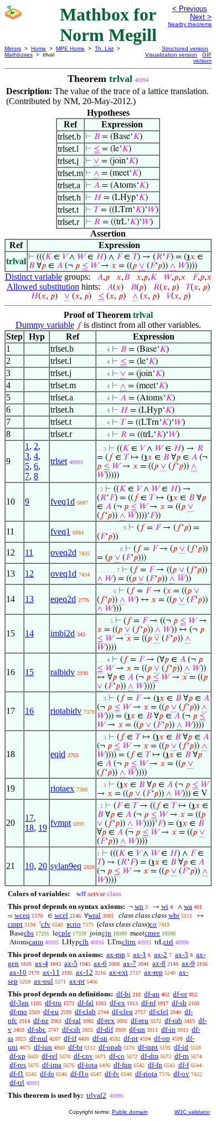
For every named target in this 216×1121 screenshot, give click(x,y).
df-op (162, 1038)
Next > (201, 17)
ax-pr (77, 981)
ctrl (168, 942)
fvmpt (60, 822)
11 (29, 552)
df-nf (148, 1003)
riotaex (62, 788)
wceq (22, 915)
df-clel (158, 1011)
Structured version (185, 48)
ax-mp (115, 954)
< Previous (189, 8)
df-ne (41, 1020)
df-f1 (16, 1073)
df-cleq (122, 1011)
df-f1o (79, 1073)
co (153, 924)
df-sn (99, 1038)
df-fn (155, 1065)
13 (29, 599)
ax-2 (160, 954)
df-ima (51, 1065)
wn (139, 906)
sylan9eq (65, 866)
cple (64, 933)
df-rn (181, 1056)
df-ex (117, 1003)
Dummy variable (45, 325)
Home (38, 48)
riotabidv (65, 711)
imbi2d (62, 633)
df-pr (131, 1038)
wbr (173, 915)
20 (42, 866)
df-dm (149, 1056)
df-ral (73, 1020)
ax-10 (18, 972)
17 (29, 817)
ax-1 (139, 954)
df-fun (123, 1065)
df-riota (146, 1073)
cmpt (15, 924)
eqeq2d (63, 599)
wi (164, 906)
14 (29, 633)
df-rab (173, 1020)
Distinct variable (33, 276)
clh (84, 942)
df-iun (43, 1047)
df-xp (17, 1056)
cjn (106, 933)
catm (36, 942)
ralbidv (62, 672)
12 (29, 573)
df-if (70, 1038)
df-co (117, 1056)
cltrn (129, 942)
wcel (61, 915)
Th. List (104, 48)
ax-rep (153, 972)
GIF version (202, 58)
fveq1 (60, 531)
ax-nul (43, 981)
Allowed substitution (43, 286)
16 (29, 711)
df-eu (51, 1011)
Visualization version (171, 55)
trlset (58, 461)
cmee (152, 933)
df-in (168, 1029)
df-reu (139, 1020)
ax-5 (71, 963)
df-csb (71, 1029)
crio (75, 924)
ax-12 (84, 972)
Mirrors (12, 48)
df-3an (19, 1003)
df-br (75, 1047)
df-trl (16, 1082)
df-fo (47, 1073)
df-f (183, 1065)
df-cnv (83, 1056)
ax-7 (129, 963)
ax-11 (51, 972)
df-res (17, 1065)
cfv (45, 924)
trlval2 (96, 1095)
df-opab (110, 1047)
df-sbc (37, 1029)
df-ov (181, 1073)
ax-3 (181, 954)
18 (29, 827)
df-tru (53, 1003)
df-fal (86, 1003)
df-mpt (148, 1047)
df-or (180, 994)
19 (42, 827)
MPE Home (70, 48)
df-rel (50, 1056)
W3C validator (192, 1112)
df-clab (85, 1011)
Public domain (130, 1112)
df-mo (18, 1011)
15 (29, 672)
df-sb (179, 1003)
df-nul (38, 1038)
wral (94, 915)
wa (188, 906)
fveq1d (62, 501)
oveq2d (63, 552)
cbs (29, 933)
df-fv (112, 1073)
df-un (137, 1029)
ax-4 (41, 963)
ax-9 (188, 963)
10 (29, 866)
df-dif (104, 1029)
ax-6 (100, 963)
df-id (181, 1047)
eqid (57, 754)
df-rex (106, 1020)
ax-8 (159, 963)
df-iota (87, 1065)
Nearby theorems (190, 24)
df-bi (123, 994)
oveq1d (63, 573)
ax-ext (118, 972)
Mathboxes (18, 55)
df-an (152, 994)
